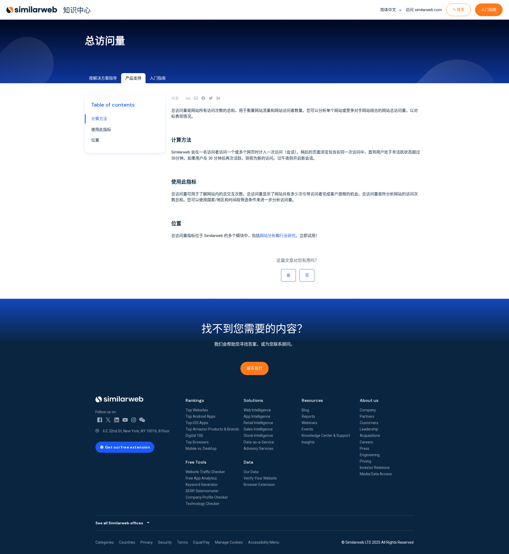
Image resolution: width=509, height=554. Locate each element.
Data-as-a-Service (259, 442)
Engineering (370, 455)
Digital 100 (194, 435)
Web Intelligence (257, 410)
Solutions (253, 400)
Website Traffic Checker (205, 472)
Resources (312, 400)
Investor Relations (375, 467)
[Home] (136, 399)
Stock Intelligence (258, 435)
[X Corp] (211, 98)
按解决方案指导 (103, 78)
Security (165, 542)
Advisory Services (258, 448)
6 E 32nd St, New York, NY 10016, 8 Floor (136, 431)
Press (364, 448)
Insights (308, 442)
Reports (308, 416)
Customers (369, 423)
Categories (104, 542)
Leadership (369, 429)
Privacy (147, 542)
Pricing (365, 461)
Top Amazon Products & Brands (212, 429)
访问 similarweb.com (424, 9)
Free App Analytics (201, 478)
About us (369, 400)
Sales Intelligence (258, 429)
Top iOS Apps (197, 423)
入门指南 (489, 9)
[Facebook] (203, 98)
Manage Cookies (229, 542)
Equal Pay (201, 542)
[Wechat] (142, 419)
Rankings (195, 400)
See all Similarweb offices (119, 523)
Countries (127, 542)
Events (307, 429)
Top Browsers (197, 442)
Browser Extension (259, 484)
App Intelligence (257, 416)
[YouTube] (125, 419)
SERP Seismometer (202, 491)
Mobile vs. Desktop (201, 448)
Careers (366, 442)
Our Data (251, 472)
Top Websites (197, 410)
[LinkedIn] (218, 98)
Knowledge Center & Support (326, 435)
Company (368, 410)
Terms (182, 542)
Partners (367, 416)
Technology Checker (203, 504)
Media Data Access (376, 474)
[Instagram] (133, 419)
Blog (305, 410)
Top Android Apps (201, 416)
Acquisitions (370, 435)
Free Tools (196, 462)
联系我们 (254, 368)
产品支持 (133, 78)
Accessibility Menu (263, 542)
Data (248, 462)
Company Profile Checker (207, 497)
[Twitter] (108, 419)
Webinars (309, 423)
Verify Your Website (260, 478)
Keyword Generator (202, 484)
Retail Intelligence (258, 423)
